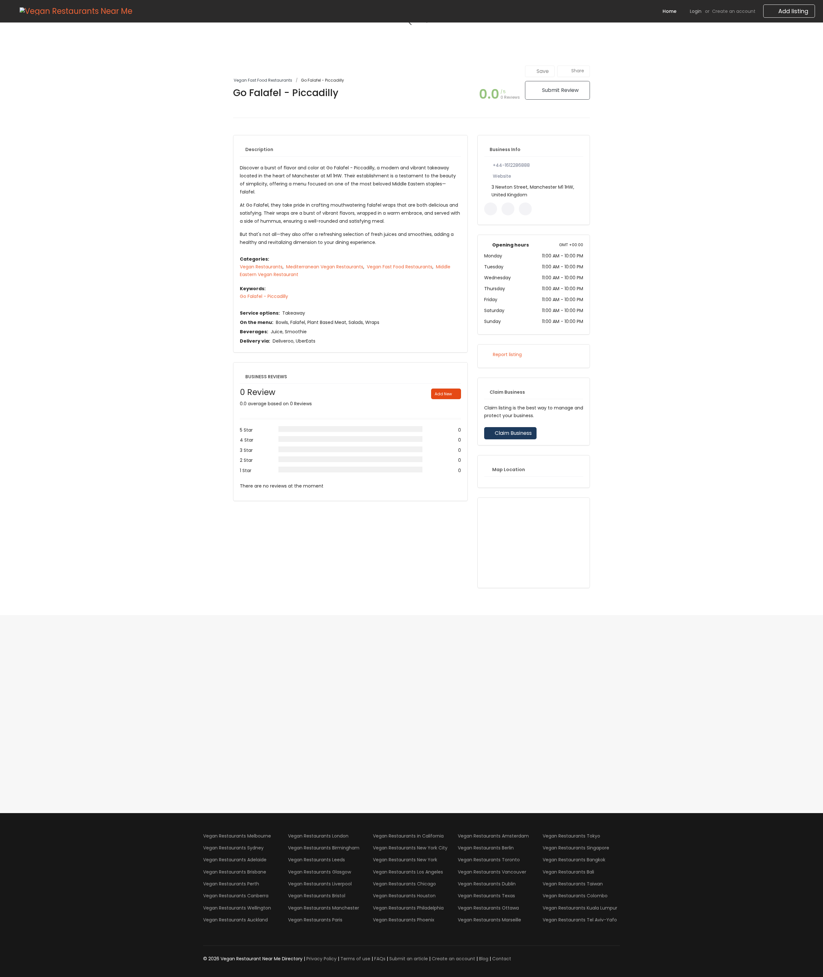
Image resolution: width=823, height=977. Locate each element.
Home (669, 11)
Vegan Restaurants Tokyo (571, 836)
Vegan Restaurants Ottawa (488, 908)
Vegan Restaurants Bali (568, 872)
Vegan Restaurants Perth (231, 884)
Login (695, 11)
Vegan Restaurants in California (408, 836)
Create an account (733, 11)
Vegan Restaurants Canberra (235, 895)
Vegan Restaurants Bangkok (574, 859)
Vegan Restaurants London (318, 836)
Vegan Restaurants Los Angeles (408, 872)
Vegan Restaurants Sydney (233, 848)
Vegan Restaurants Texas (486, 895)
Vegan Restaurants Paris (315, 920)
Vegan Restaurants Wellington (237, 908)
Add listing (792, 11)
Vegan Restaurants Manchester (323, 908)
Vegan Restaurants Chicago (404, 884)
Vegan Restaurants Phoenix (403, 920)
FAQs (379, 958)
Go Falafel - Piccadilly (264, 296)
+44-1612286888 (511, 165)
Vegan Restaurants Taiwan (573, 884)
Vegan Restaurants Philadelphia (408, 908)
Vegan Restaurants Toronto (489, 859)
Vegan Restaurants (261, 267)
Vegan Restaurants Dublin (487, 884)
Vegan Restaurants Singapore (576, 848)
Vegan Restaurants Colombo (575, 895)
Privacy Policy (321, 958)
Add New (444, 394)
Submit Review (560, 90)
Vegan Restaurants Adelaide (235, 859)
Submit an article (408, 958)
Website (502, 176)
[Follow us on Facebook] (490, 208)
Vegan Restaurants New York (405, 859)
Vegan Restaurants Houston (404, 895)
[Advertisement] (533, 543)
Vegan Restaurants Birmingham (323, 848)
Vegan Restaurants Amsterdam (493, 836)
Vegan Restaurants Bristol (316, 895)
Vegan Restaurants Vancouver (492, 872)
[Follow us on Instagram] (525, 208)
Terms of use (355, 958)
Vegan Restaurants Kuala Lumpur (580, 908)
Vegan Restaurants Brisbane (234, 872)
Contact (501, 958)
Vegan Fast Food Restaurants (263, 80)
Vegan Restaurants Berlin (486, 848)
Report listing (507, 354)
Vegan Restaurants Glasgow (319, 872)
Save (542, 71)
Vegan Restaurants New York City (410, 848)
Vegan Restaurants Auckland (235, 920)
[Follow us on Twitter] (508, 208)
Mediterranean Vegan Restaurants (324, 267)
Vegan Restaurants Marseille (489, 920)
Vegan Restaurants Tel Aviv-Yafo (580, 920)
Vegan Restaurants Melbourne (237, 836)
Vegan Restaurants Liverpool (320, 884)
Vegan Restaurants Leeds (316, 859)
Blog (483, 958)
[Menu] (10, 11)
